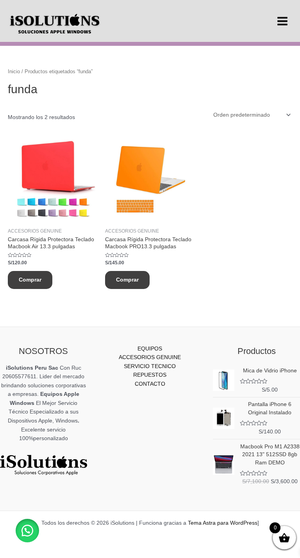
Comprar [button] (30, 280)
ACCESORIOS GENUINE (150, 357)
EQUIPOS (150, 349)
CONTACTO (150, 384)
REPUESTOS (149, 375)
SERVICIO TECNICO (150, 366)
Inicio (14, 71)
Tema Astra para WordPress (222, 523)
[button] (27, 530)
